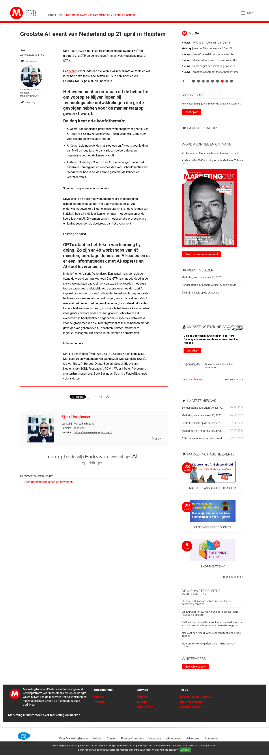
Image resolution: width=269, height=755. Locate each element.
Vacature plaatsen (192, 379)
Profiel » (156, 438)
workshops (121, 456)
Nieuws (99, 696)
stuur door (100, 398)
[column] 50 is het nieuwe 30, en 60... (213, 48)
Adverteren (145, 707)
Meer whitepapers (195, 666)
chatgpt (56, 456)
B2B (59, 15)
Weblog (99, 702)
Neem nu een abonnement (201, 254)
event (72, 71)
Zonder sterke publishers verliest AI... (203, 407)
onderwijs (75, 456)
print (108, 398)
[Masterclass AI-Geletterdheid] (212, 472)
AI (135, 456)
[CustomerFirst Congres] (212, 511)
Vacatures (154, 738)
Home (50, 15)
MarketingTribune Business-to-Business (24, 13)
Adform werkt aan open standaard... (202, 438)
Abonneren (211, 738)
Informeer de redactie (195, 696)
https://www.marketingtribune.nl (93, 432)
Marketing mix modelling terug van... (202, 430)
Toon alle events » (233, 576)
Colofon (142, 696)
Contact (112, 738)
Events (142, 702)
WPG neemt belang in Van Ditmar (212, 42)
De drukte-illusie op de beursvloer (201, 292)
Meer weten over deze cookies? (162, 750)
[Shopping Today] (212, 550)
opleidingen (93, 462)
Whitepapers (174, 738)
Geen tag (30, 102)
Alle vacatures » (234, 379)
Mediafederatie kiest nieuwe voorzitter (215, 60)
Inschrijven (191, 112)
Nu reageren (32, 61)
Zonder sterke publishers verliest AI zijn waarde (209, 284)
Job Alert (192, 350)
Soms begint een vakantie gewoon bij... (215, 66)
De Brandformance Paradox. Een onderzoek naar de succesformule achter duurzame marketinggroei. (212, 624)
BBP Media (24, 735)
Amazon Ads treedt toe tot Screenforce (216, 71)
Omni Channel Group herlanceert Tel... (214, 54)
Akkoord (185, 750)
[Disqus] (94, 545)
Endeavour (97, 456)
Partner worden (191, 707)
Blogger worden (191, 702)
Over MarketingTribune (73, 738)
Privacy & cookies (132, 738)
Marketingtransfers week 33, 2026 (201, 277)
